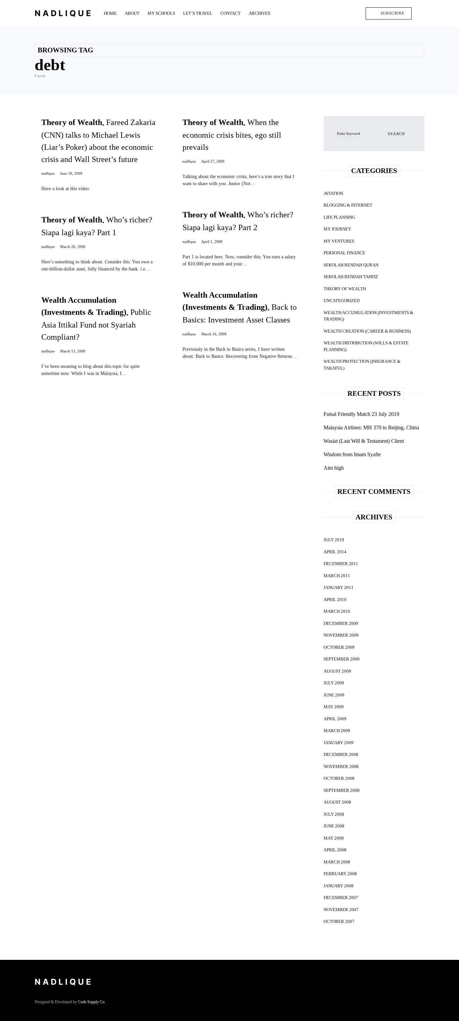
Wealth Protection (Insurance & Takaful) (362, 365)
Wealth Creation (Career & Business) (367, 331)
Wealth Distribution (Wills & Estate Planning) (366, 346)
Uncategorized (342, 300)
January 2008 (338, 885)
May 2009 (334, 706)
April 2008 (335, 849)
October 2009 (339, 647)
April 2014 (335, 551)
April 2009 (335, 718)
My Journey (337, 228)
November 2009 (341, 635)
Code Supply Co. (92, 1001)
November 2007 (341, 909)
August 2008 (337, 802)
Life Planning (339, 217)
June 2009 (334, 694)
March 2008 (337, 861)
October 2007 (339, 921)
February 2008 (340, 873)
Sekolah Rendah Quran (351, 264)
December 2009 (341, 623)
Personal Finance (344, 252)
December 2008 (341, 754)
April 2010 (335, 599)
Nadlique (64, 13)
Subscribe (393, 13)
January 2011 (338, 587)
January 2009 (338, 742)
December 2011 (341, 563)
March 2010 (337, 611)
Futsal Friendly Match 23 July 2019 (361, 414)
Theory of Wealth (345, 288)
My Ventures (339, 241)
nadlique (48, 173)
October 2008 (339, 778)
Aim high (334, 468)
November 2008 (341, 766)
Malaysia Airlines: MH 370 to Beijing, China (371, 427)
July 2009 (334, 682)
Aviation (333, 193)
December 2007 (341, 897)
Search (396, 134)
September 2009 (342, 659)
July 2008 (334, 814)
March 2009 (337, 730)
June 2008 (334, 825)
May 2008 (334, 838)
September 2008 (342, 790)
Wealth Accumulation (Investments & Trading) (368, 316)
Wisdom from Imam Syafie (352, 454)
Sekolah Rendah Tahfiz (351, 276)
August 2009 (337, 671)
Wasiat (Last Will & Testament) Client (364, 441)
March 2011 (337, 575)
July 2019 (334, 539)
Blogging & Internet (348, 205)
